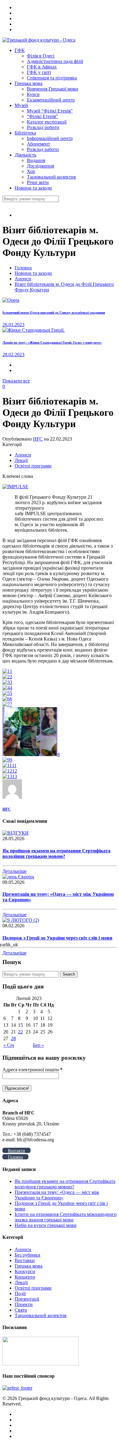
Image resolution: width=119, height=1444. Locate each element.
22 (20, 1031)
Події (20, 1293)
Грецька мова (28, 1266)
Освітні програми (33, 465)
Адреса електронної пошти (32, 1069)
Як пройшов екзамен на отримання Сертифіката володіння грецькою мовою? (56, 853)
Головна (23, 267)
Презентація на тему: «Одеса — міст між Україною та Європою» (57, 1195)
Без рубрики (27, 1254)
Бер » (38, 1045)
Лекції (21, 460)
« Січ (8, 1045)
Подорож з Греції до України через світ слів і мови (57, 937)
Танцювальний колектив (41, 1315)
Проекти (24, 1304)
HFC (38, 438)
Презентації (27, 1299)
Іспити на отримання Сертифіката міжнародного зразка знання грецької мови (66, 1217)
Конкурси (25, 1271)
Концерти (25, 1277)
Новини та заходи (33, 273)
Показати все (16, 380)
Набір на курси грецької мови (46, 1225)
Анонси (23, 278)
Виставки (25, 1260)
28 (13, 1038)
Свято (21, 1310)
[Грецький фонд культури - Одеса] (38, 39)
